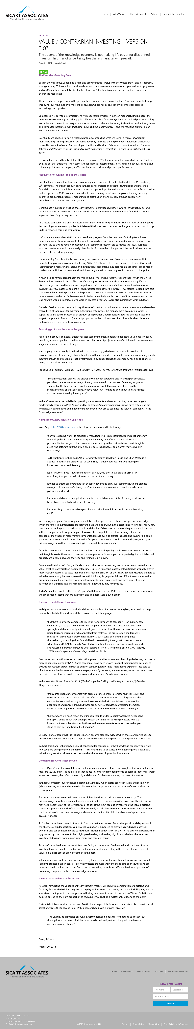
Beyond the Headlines (174, 14)
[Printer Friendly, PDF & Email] (43, 72)
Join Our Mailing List (170, 984)
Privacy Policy (138, 1024)
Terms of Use (154, 1024)
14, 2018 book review (64, 427)
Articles (154, 14)
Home (105, 14)
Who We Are (119, 14)
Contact (125, 1024)
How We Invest (138, 14)
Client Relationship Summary (176, 1024)
